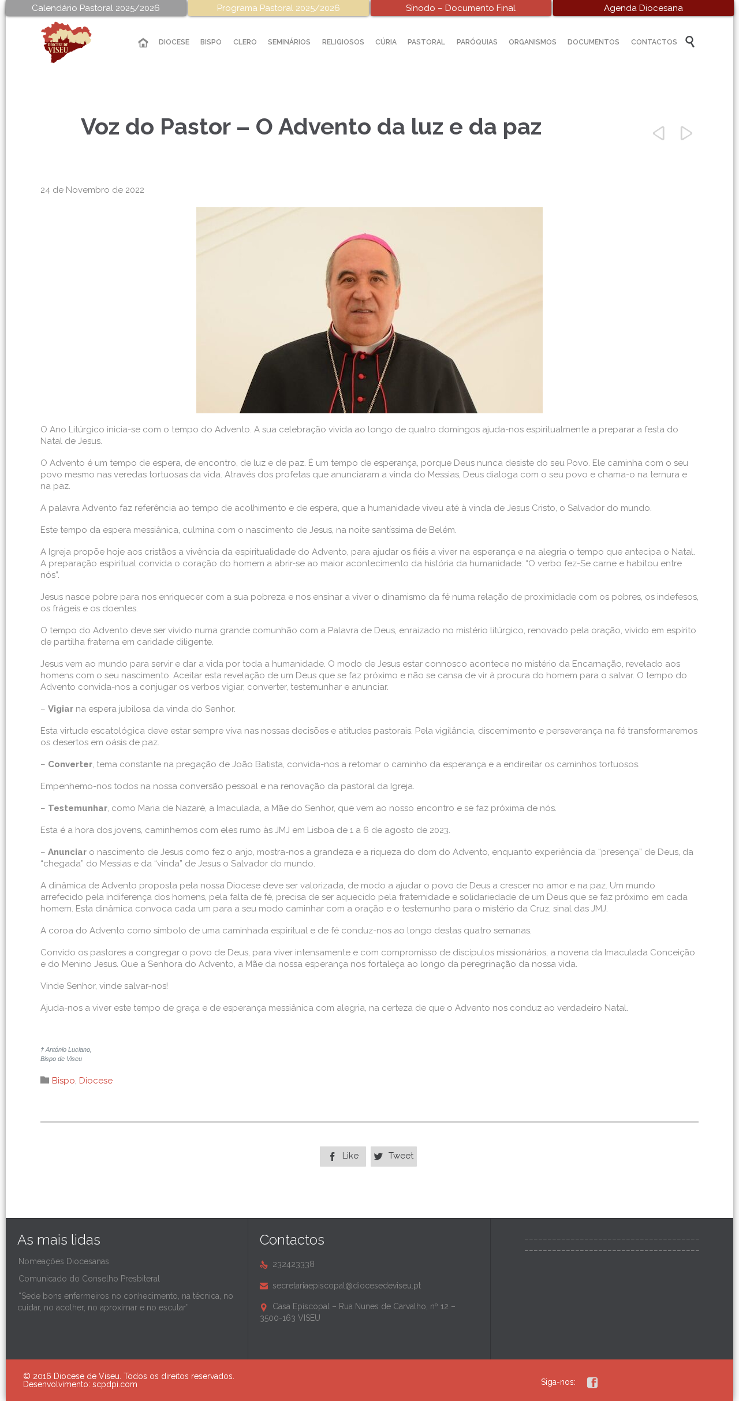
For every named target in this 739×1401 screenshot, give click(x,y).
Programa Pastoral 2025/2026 (278, 8)
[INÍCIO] (143, 43)
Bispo (63, 1080)
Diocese (96, 1080)
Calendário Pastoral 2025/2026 (96, 8)
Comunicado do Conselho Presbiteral (89, 1278)
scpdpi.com (114, 1384)
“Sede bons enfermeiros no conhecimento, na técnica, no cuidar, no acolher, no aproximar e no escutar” (125, 1301)
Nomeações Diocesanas (63, 1261)
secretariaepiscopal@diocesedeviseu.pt (340, 1285)
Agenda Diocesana (643, 8)
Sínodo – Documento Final (461, 8)
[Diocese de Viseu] (75, 42)
